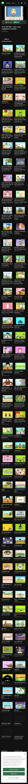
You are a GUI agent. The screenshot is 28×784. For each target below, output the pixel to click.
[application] (14, 13)
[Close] (25, 754)
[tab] (7, 39)
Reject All (14, 773)
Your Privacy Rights (13, 778)
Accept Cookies (13, 769)
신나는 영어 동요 (7, 27)
